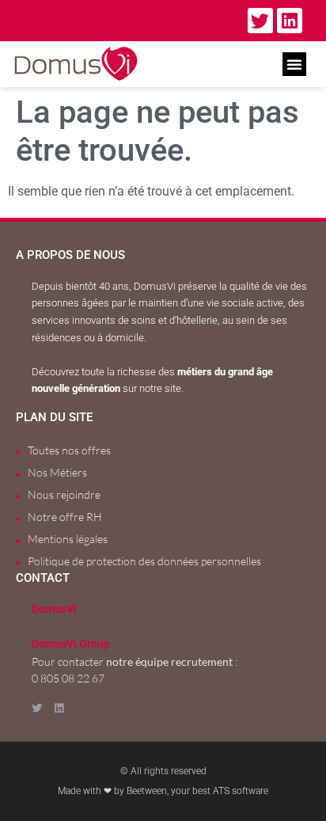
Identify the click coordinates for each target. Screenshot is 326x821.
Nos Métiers (57, 472)
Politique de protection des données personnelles (144, 561)
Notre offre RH (65, 516)
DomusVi (54, 609)
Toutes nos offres (69, 450)
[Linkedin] (289, 20)
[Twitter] (260, 20)
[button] (294, 64)
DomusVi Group (71, 644)
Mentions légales (68, 538)
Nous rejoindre (64, 494)
